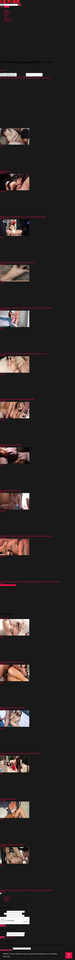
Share (2, 70)
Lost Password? (10, 937)
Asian (2, 78)
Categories (7, 13)
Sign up (3, 925)
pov (45, 78)
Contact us (7, 897)
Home (6, 10)
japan (23, 78)
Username (3, 911)
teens (48, 78)
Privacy (6, 899)
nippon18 (41, 78)
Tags (5, 17)
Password (3, 916)
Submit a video (8, 20)
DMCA (6, 900)
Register (6, 7)
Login (2, 7)
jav (31, 78)
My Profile (7, 19)
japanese (27, 78)
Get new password (6, 950)
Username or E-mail (6, 948)
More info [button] (6, 956)
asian (5, 78)
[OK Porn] (10, 3)
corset (19, 78)
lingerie (35, 78)
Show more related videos (8, 585)
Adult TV (7, 12)
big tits (9, 78)
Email (2, 913)
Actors (6, 15)
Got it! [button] (69, 955)
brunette (14, 78)
